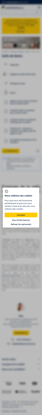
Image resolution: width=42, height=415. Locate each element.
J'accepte (21, 215)
